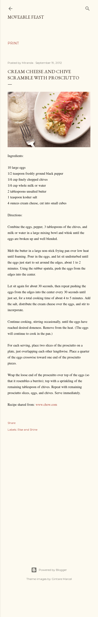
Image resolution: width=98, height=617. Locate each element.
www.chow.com (46, 404)
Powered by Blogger (53, 570)
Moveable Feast (26, 17)
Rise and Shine (27, 429)
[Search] (87, 7)
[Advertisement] (49, 494)
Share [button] (11, 423)
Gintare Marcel (62, 579)
